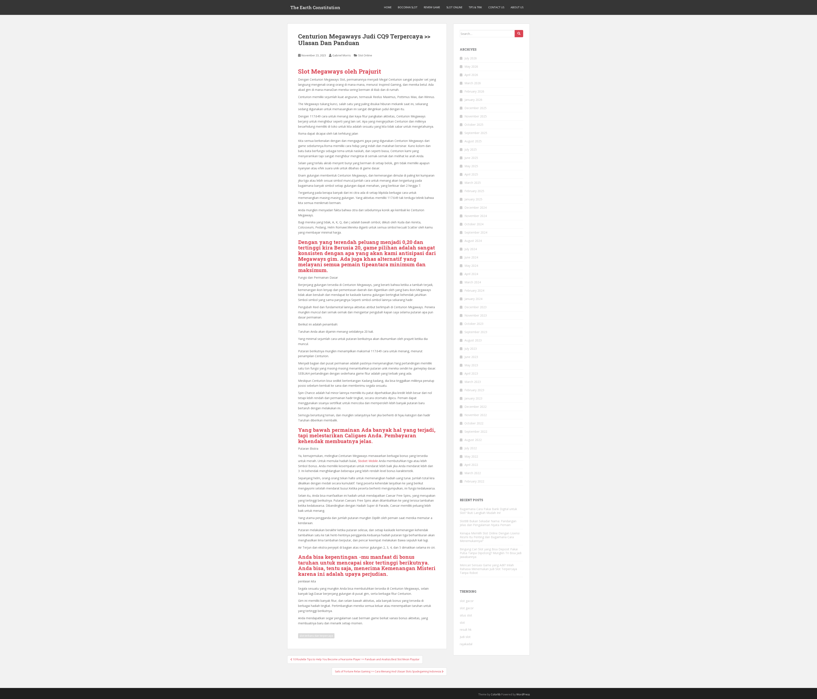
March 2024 (472, 282)
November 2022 (475, 415)
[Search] (519, 33)
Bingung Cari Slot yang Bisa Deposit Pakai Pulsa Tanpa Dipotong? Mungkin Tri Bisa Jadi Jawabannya (490, 553)
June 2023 (471, 357)
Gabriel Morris (341, 55)
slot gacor (467, 601)
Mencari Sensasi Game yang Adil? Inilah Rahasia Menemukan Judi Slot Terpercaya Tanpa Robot (488, 569)
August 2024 (473, 241)
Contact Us (496, 7)
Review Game (432, 7)
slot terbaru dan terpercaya (316, 636)
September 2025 (475, 133)
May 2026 (471, 66)
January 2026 (473, 100)
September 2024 (475, 232)
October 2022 (473, 423)
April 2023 (471, 373)
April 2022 (471, 465)
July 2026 (470, 58)
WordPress (523, 694)
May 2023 (471, 365)
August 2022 (473, 440)
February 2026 (474, 91)
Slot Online (454, 7)
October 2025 (473, 125)
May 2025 (471, 166)
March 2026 (472, 83)
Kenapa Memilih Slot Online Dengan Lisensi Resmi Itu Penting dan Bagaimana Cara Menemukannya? (490, 537)
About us (517, 7)
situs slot (466, 615)
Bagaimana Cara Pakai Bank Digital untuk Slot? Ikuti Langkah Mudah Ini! (488, 511)
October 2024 (473, 224)
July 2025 (470, 149)
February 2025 (474, 191)
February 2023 (474, 390)
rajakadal (466, 644)
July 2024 (470, 249)
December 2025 (475, 108)
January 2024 (473, 299)
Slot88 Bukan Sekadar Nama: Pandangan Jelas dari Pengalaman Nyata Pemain (488, 523)
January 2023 (473, 398)
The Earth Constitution (315, 7)
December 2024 (475, 207)
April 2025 (471, 174)
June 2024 (471, 257)
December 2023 (475, 307)
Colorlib (496, 694)
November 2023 (475, 315)
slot (462, 623)
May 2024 (471, 266)
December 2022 (475, 407)
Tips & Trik (475, 7)
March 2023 (472, 382)
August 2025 (473, 141)
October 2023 (473, 324)
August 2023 (473, 340)
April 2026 (471, 75)
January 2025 (473, 199)
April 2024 (471, 274)
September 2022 (475, 431)
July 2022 (470, 448)
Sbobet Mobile (368, 461)
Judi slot (465, 637)
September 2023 (475, 332)
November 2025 (475, 116)
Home (387, 7)
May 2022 (471, 456)
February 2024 (474, 290)
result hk (465, 630)
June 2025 (471, 158)
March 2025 (472, 183)
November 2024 (475, 216)
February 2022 (474, 481)
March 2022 (472, 473)
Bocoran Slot (407, 7)
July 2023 (470, 349)
